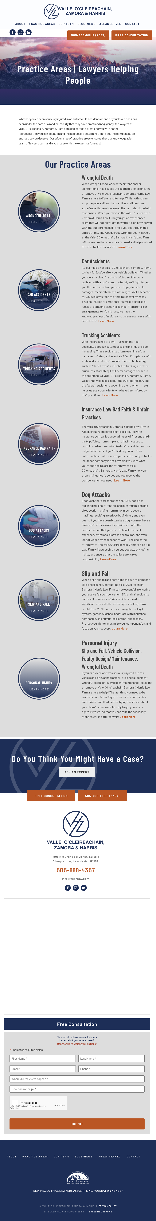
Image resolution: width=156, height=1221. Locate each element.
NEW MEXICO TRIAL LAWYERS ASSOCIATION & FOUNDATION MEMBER (78, 1190)
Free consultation (131, 35)
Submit (77, 1124)
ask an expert (76, 772)
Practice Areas (42, 24)
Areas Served (110, 24)
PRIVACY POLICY (108, 1206)
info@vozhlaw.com (75, 878)
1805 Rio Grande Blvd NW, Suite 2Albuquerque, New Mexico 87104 (75, 859)
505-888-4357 (76, 870)
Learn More (122, 480)
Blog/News (87, 24)
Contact (132, 24)
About (20, 24)
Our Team (66, 24)
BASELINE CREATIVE (100, 1211)
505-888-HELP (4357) (88, 35)
